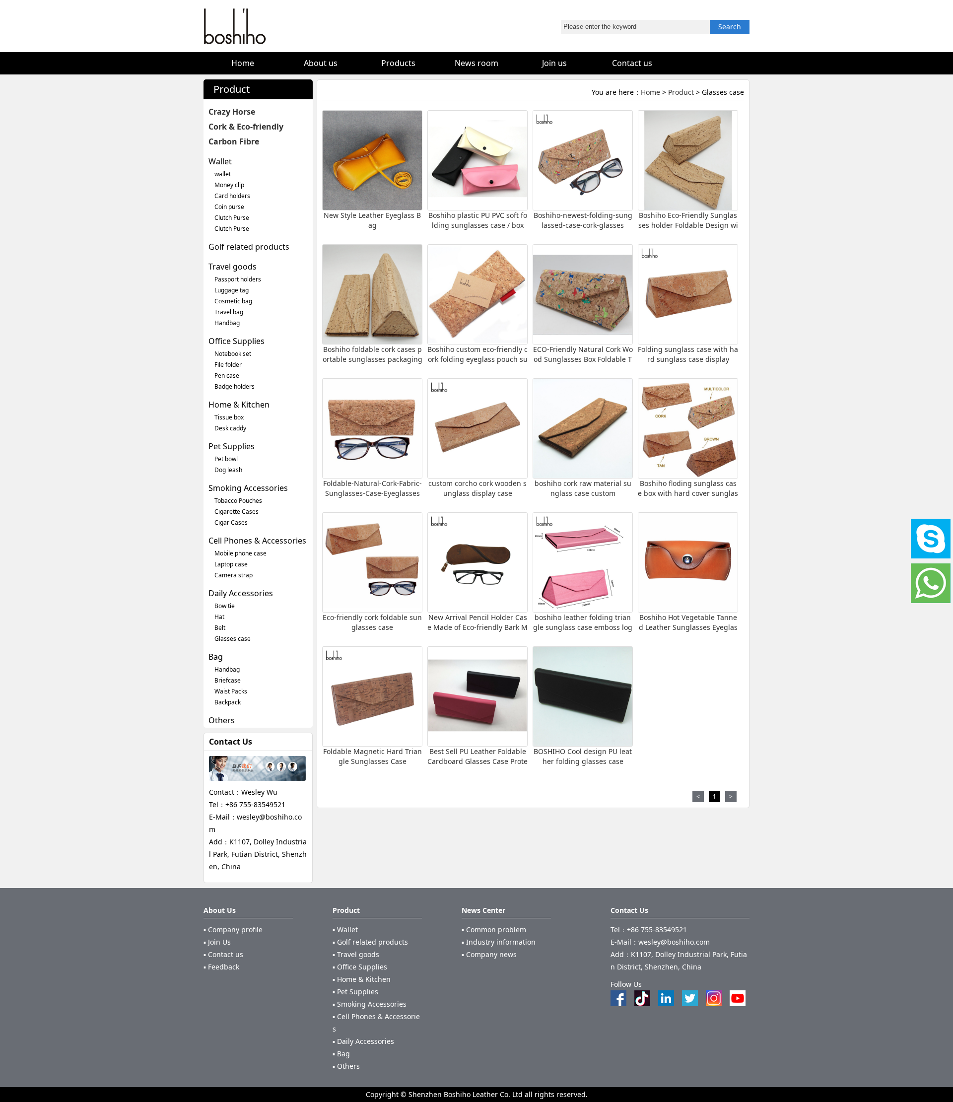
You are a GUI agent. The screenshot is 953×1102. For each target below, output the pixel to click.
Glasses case (232, 638)
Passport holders (237, 279)
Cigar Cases (231, 522)
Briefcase (227, 680)
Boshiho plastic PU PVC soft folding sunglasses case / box (477, 220)
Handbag (227, 323)
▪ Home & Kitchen (362, 979)
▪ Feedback (221, 966)
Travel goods (232, 266)
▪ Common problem (494, 929)
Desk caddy (230, 428)
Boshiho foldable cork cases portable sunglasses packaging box (372, 359)
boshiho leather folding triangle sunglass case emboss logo (582, 627)
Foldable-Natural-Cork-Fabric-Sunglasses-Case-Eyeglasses (372, 488)
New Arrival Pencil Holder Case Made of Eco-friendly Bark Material (477, 627)
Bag (215, 656)
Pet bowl (226, 459)
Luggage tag (231, 290)
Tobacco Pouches (238, 500)
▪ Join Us (217, 942)
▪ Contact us (223, 954)
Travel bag (228, 312)
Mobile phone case (240, 553)
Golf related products (248, 246)
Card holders (232, 196)
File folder (228, 364)
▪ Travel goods (356, 954)
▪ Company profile (233, 929)
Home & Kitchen (239, 404)
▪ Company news (489, 954)
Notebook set (232, 353)
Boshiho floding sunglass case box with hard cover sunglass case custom (688, 493)
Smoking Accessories (248, 487)
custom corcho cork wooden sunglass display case (477, 488)
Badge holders (234, 386)
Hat (219, 617)
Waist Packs (230, 691)
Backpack (227, 702)
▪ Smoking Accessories (370, 1004)
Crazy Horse (231, 111)
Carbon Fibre (233, 141)
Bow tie (224, 606)
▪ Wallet (345, 929)
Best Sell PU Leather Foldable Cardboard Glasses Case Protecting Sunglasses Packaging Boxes (477, 766)
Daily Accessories (240, 593)
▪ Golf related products (370, 942)
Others (221, 720)
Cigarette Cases (236, 511)
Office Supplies (236, 341)
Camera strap (233, 575)
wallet (222, 174)
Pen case (226, 375)
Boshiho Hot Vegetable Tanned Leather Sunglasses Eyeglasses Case (688, 627)
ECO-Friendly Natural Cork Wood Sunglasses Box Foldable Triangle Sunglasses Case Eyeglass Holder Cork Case (583, 364)
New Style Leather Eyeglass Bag (372, 220)
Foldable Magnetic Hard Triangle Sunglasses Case (372, 756)
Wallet (220, 161)
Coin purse (229, 207)
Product (681, 92)
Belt (219, 627)
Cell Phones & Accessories (257, 540)
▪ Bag (341, 1053)
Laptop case (231, 564)
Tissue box (229, 417)
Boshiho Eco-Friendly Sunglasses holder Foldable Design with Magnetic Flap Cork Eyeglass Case (688, 230)
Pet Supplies (231, 446)
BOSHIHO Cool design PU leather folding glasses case (583, 756)
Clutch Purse (231, 217)
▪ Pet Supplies (355, 991)
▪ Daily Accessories (363, 1041)
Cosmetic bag (233, 301)
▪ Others (346, 1066)
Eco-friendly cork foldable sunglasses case (372, 622)
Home (650, 92)
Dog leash (228, 470)
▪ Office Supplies (360, 966)
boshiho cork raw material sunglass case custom (583, 488)
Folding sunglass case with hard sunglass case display (688, 354)
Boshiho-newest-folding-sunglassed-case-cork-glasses (583, 220)
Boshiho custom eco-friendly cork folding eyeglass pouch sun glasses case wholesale (477, 359)
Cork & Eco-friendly (245, 126)
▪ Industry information (499, 942)
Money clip (229, 185)
